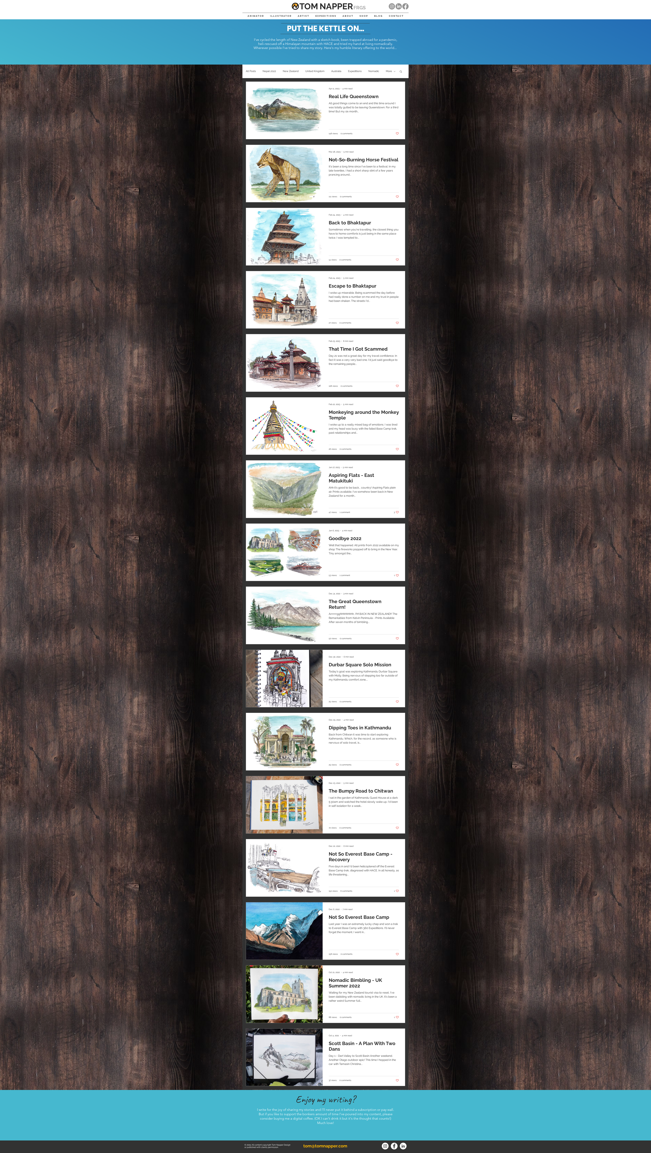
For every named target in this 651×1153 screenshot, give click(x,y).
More (389, 71)
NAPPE (333, 6)
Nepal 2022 (269, 71)
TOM (308, 6)
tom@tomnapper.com (325, 1145)
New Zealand (291, 71)
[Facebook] (405, 6)
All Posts (251, 71)
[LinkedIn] (399, 6)
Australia (336, 71)
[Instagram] (392, 6)
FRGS (359, 8)
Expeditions (355, 71)
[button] (400, 72)
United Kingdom (314, 71)
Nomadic (373, 71)
